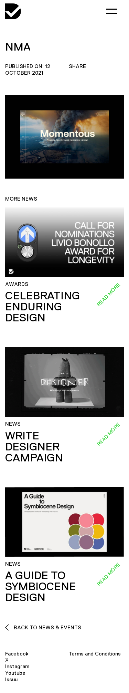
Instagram (17, 666)
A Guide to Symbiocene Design (40, 586)
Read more (108, 294)
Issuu (11, 679)
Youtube (15, 673)
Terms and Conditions (95, 654)
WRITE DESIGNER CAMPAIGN (34, 446)
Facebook (17, 654)
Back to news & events (46, 627)
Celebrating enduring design (42, 306)
